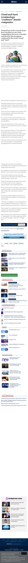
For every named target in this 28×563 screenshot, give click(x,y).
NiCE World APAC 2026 (14, 330)
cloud (11, 243)
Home (2, 11)
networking (21, 243)
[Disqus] (14, 425)
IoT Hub (21, 549)
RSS (22, 541)
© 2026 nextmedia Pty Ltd (16, 544)
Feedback (24, 539)
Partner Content (7, 279)
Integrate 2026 (12, 339)
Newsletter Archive (13, 541)
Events (4, 326)
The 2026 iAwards (13, 335)
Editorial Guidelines (14, 539)
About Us (8, 539)
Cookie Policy (8, 561)
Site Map (19, 541)
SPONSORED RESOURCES (8, 304)
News (6, 11)
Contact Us (4, 539)
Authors (20, 539)
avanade (6, 243)
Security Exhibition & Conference (16, 344)
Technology (12, 11)
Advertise (7, 541)
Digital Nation (16, 549)
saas (2, 245)
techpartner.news (8, 549)
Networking (18, 11)
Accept (24, 553)
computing (15, 243)
